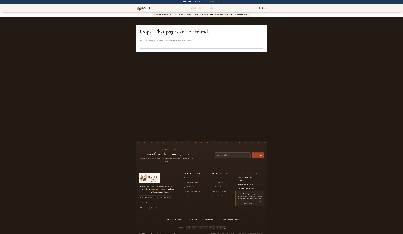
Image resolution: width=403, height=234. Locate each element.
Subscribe (258, 155)
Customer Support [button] (219, 173)
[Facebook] (146, 208)
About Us (219, 178)
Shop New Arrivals (213, 2)
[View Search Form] (259, 8)
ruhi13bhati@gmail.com (245, 184)
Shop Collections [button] (192, 173)
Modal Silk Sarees (192, 182)
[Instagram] (141, 208)
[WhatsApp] (157, 208)
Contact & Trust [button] (250, 173)
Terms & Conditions (219, 191)
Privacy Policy (219, 187)
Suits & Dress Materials (192, 191)
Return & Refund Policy (219, 196)
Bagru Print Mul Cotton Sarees (192, 187)
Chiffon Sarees (192, 196)
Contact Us (219, 182)
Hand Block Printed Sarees (192, 178)
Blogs (210, 8)
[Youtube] (151, 208)
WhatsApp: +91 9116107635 (247, 188)
